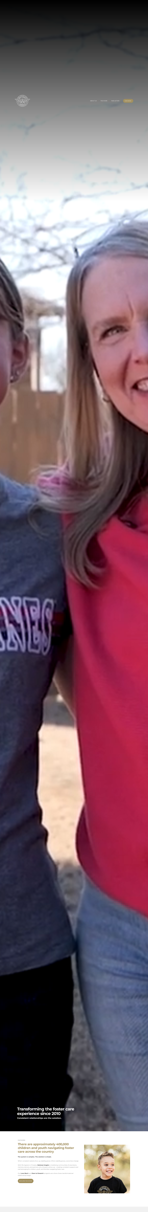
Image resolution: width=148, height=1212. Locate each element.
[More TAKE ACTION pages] (120, 100)
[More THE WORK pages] (108, 100)
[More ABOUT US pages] (97, 100)
